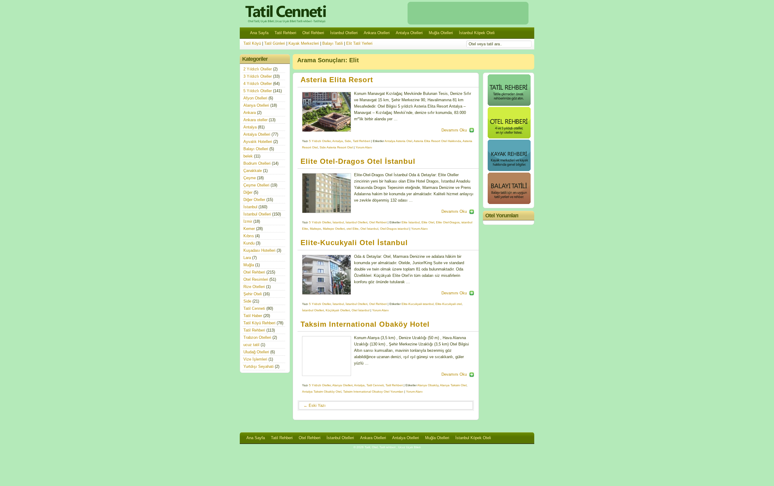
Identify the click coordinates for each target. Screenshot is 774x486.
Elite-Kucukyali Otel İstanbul (354, 243)
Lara (247, 257)
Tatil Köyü (252, 43)
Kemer (249, 228)
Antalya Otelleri (409, 33)
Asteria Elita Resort (337, 80)
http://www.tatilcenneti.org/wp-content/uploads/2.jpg (326, 112)
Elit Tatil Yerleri (359, 43)
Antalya (337, 141)
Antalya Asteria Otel (398, 141)
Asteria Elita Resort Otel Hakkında (437, 141)
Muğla (248, 265)
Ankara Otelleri (377, 33)
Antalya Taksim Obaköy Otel (321, 391)
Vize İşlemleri (255, 359)
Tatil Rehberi (285, 33)
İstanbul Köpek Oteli (477, 33)
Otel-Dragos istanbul (394, 228)
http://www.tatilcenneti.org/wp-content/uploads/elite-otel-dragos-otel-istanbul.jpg (326, 193)
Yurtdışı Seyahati (258, 366)
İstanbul (338, 222)
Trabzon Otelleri (257, 337)
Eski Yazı (315, 405)
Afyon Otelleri (255, 98)
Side (348, 141)
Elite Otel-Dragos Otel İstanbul (358, 161)
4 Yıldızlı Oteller (257, 83)
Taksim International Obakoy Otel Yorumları (373, 391)
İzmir (247, 221)
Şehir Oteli (252, 294)
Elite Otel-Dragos (448, 222)
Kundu (249, 243)
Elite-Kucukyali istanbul (418, 304)
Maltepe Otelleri (334, 228)
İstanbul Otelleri (344, 33)
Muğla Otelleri (441, 33)
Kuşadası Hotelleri (259, 250)
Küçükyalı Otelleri (338, 310)
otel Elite (352, 228)
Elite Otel (427, 222)
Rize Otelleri (254, 286)
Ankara (249, 112)
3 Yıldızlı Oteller (257, 76)
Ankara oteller (255, 120)
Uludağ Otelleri (256, 352)
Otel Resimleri (255, 279)
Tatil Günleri (274, 43)
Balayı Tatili (332, 43)
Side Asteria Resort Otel (336, 147)
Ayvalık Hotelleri (257, 141)
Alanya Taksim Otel (453, 385)
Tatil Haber (252, 315)
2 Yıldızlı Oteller (257, 69)
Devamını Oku (454, 130)
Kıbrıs (248, 236)
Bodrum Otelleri (257, 163)
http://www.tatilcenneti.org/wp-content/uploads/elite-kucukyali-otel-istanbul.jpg (326, 275)
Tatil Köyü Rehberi (259, 323)
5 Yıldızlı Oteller (320, 141)
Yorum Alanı (364, 147)
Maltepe (315, 228)
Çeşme (249, 178)
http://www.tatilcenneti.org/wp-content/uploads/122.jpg (326, 356)
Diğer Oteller (254, 199)
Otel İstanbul (369, 228)
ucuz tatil (251, 344)
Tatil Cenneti (375, 385)
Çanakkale (252, 170)
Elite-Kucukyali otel (448, 304)
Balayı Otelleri (255, 149)
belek (248, 156)
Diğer (247, 192)
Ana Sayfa (259, 33)
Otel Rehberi (313, 33)
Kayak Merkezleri (303, 43)
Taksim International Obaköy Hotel (365, 324)
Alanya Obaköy (427, 385)
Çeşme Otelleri (256, 185)
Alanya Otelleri (342, 385)
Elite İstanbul (411, 222)
